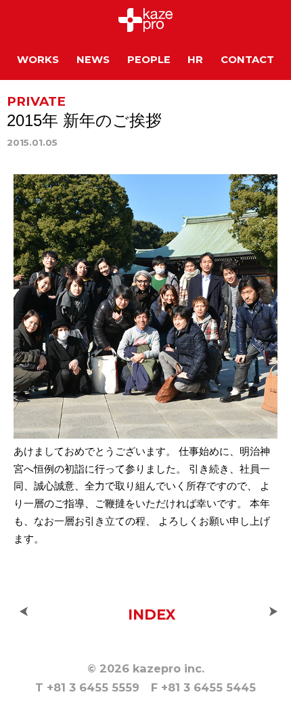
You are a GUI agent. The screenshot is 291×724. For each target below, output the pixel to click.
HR (195, 60)
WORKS (38, 60)
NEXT (273, 611)
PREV (24, 611)
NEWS (93, 60)
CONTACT (247, 60)
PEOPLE (149, 60)
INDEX (151, 614)
